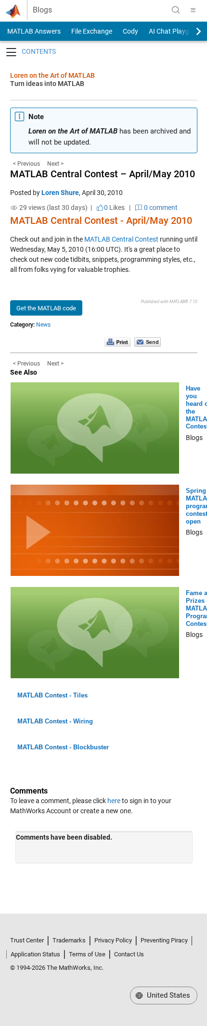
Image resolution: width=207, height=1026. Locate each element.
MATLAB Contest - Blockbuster (63, 747)
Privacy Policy (113, 940)
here (113, 801)
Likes (114, 207)
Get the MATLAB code (46, 308)
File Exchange (91, 31)
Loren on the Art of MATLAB (52, 75)
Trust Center (27, 940)
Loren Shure (60, 192)
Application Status (35, 954)
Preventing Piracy (164, 940)
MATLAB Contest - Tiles (52, 695)
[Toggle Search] (176, 10)
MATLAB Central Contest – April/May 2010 (102, 174)
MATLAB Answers (33, 31)
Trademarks (69, 940)
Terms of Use (87, 954)
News (43, 324)
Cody (130, 31)
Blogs (42, 10)
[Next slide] (190, 31)
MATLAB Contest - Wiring (55, 721)
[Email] (147, 341)
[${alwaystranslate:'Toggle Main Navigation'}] (193, 10)
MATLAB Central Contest (121, 239)
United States (167, 995)
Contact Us (129, 954)
